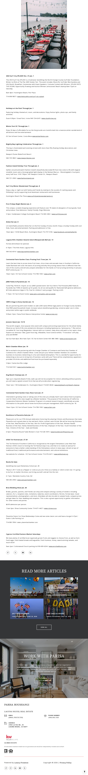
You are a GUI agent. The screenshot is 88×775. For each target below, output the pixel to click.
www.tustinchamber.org (26, 367)
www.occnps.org (51, 314)
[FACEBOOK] (6, 768)
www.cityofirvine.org (49, 118)
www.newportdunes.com (26, 158)
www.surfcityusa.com (59, 214)
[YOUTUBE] (20, 768)
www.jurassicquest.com (68, 339)
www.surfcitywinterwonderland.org (40, 196)
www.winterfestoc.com (40, 136)
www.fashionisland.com (25, 178)
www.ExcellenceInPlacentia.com (62, 432)
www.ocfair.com (49, 274)
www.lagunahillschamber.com (28, 252)
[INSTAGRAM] (10, 768)
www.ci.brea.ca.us (50, 508)
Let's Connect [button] (44, 680)
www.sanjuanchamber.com (26, 480)
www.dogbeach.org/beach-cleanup (67, 385)
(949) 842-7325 (53, 717)
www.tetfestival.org (61, 454)
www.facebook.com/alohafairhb (65, 232)
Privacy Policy (65, 763)
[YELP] (24, 768)
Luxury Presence (21, 763)
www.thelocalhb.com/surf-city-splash (30, 96)
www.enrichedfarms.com (57, 546)
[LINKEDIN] (15, 768)
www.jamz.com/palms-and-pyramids (43, 294)
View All (44, 627)
